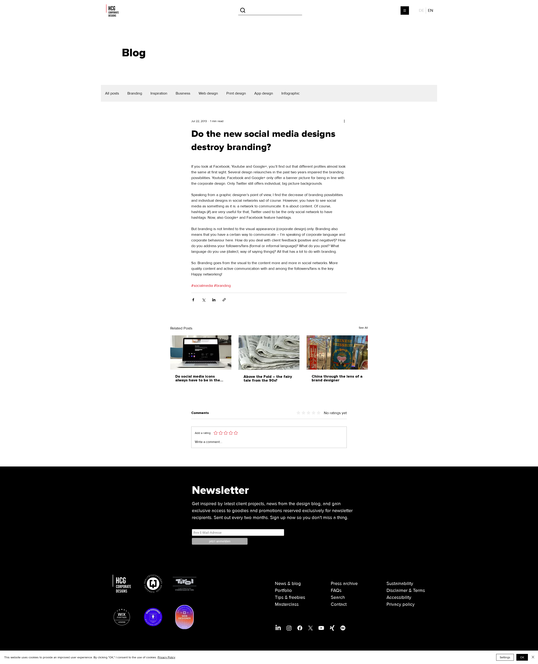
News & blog (288, 583)
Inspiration (158, 93)
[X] (310, 628)
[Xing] (332, 628)
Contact (339, 604)
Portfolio (283, 590)
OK (522, 657)
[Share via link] (224, 300)
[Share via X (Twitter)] (204, 300)
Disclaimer (396, 590)
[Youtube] (321, 628)
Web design (208, 93)
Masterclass (287, 604)
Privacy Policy (166, 657)
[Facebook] (300, 628)
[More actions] (344, 121)
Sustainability (399, 583)
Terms (419, 590)
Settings (505, 657)
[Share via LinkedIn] (214, 300)
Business (183, 93)
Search (338, 597)
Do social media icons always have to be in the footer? (197, 378)
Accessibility (398, 597)
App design (263, 93)
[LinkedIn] (278, 628)
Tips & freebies (290, 597)
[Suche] (270, 10)
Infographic (290, 93)
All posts (112, 93)
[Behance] (343, 628)
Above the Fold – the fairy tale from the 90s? (268, 378)
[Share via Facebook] (193, 300)
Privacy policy (400, 604)
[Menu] (405, 10)
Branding (134, 93)
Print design (236, 93)
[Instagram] (289, 628)
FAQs (336, 590)
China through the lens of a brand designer (337, 378)
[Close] (532, 657)
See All (363, 327)
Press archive (344, 583)
